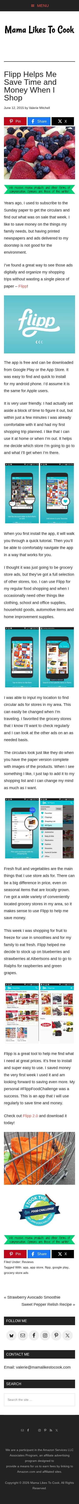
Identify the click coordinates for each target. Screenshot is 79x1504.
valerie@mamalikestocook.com (43, 1367)
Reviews (28, 1262)
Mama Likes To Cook (39, 30)
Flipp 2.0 (30, 1116)
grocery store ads (16, 1272)
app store (36, 1267)
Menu (43, 5)
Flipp (22, 286)
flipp (48, 1267)
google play (60, 1267)
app (25, 1267)
